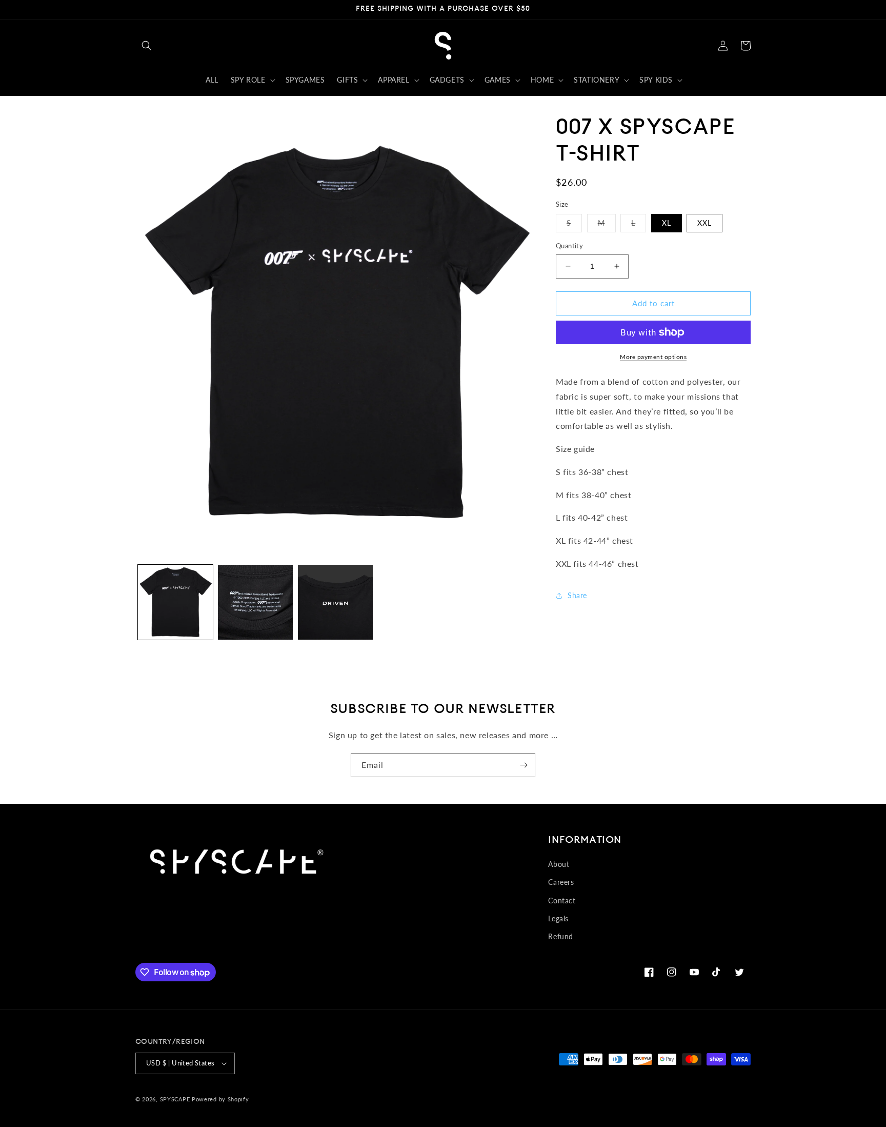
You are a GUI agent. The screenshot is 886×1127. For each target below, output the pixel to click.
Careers (561, 882)
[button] (146, 45)
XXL (704, 223)
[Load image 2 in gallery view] (255, 602)
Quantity (569, 246)
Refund (560, 936)
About (558, 864)
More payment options (653, 357)
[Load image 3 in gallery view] (335, 602)
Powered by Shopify (220, 1099)
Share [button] (577, 595)
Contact (561, 900)
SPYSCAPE (175, 1099)
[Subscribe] (523, 765)
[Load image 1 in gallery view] (175, 602)
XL (666, 223)
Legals (558, 918)
